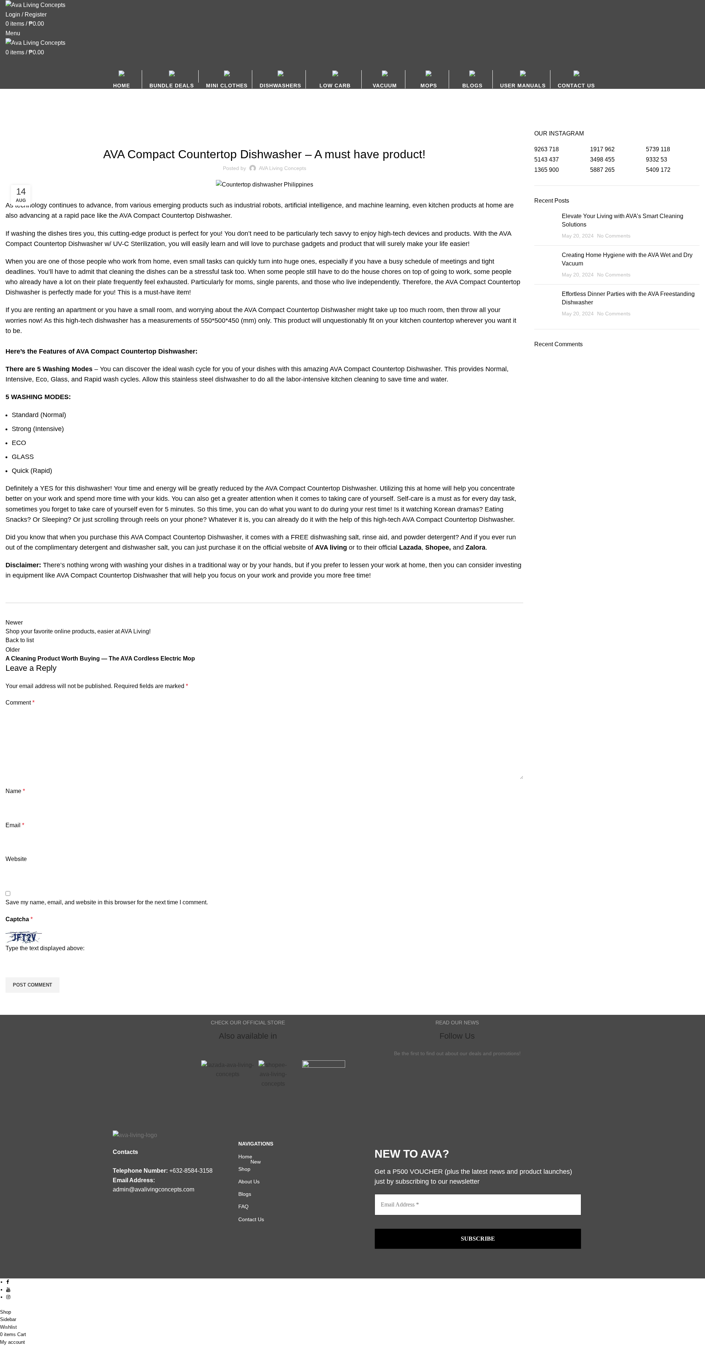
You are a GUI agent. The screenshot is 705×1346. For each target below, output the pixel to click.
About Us (249, 1181)
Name (15, 791)
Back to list (20, 640)
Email (15, 825)
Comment (20, 702)
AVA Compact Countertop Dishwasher (174, 215)
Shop (249, 1167)
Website (16, 859)
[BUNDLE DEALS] (174, 79)
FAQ (243, 1206)
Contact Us (251, 1219)
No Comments (613, 236)
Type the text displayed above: (45, 948)
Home (12, 125)
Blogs (32, 125)
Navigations (255, 1144)
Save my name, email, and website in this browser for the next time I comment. (107, 902)
